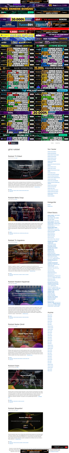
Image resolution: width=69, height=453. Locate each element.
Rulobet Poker (56, 281)
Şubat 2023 (50, 354)
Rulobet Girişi (51, 249)
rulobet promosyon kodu (53, 284)
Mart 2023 (50, 353)
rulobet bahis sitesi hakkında (18, 358)
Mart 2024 (50, 334)
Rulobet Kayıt (50, 264)
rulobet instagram (53, 262)
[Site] (17, 49)
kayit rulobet (51, 222)
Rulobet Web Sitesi (51, 293)
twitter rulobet (57, 304)
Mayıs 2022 (50, 369)
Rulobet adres (51, 223)
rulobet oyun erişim (21, 401)
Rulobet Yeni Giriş (51, 299)
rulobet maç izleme (51, 266)
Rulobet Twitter (51, 292)
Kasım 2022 (50, 359)
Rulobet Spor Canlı (51, 188)
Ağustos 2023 (50, 345)
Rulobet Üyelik (51, 302)
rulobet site (49, 285)
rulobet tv (49, 288)
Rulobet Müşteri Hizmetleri (52, 272)
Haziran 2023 (50, 348)
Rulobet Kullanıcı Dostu (52, 158)
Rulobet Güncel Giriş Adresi (52, 256)
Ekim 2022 (50, 361)
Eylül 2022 (50, 362)
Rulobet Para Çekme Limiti (51, 281)
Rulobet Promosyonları (52, 156)
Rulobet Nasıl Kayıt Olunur (57, 275)
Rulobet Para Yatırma (57, 277)
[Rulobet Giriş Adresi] (13, 142)
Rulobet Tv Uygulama (16, 240)
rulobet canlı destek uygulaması (51, 238)
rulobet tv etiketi (16, 190)
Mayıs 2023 (50, 349)
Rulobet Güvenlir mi (52, 260)
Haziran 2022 (50, 367)
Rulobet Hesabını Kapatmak (19, 282)
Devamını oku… (37, 186)
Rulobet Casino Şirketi (52, 179)
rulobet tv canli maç (56, 288)
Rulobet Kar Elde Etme (52, 186)
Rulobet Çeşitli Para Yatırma (53, 191)
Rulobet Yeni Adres (53, 296)
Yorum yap (11, 191)
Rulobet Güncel (51, 251)
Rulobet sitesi (53, 285)
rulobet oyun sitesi (50, 277)
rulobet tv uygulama (25, 274)
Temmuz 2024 (50, 327)
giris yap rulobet (51, 219)
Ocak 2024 (50, 337)
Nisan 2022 (50, 370)
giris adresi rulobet (51, 216)
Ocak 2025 (50, 318)
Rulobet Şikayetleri (15, 408)
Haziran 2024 (50, 329)
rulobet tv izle (51, 291)
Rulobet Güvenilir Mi (56, 258)
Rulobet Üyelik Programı (58, 302)
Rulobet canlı (57, 230)
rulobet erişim (16, 401)
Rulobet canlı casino (51, 235)
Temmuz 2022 (50, 365)
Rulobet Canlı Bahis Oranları (51, 232)
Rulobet (10, 189)
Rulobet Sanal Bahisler (52, 153)
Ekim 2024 (50, 322)
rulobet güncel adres (51, 253)
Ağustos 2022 (50, 364)
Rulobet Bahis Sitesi (52, 227)
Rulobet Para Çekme (51, 280)
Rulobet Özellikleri (51, 195)
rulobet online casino (57, 276)
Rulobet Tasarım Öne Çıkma (53, 189)
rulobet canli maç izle (51, 230)
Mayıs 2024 (50, 330)
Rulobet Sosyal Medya (52, 151)
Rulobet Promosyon (53, 282)
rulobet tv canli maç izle (53, 289)
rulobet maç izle (51, 265)
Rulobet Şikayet (56, 303)
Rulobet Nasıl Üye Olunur (51, 276)
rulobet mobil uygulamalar (51, 269)
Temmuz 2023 (50, 346)
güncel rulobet (56, 220)
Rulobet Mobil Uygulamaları (51, 270)
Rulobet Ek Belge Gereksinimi (53, 175)
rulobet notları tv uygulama (18, 274)
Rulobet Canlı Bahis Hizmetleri (53, 174)
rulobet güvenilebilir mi (50, 257)
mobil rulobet (56, 221)
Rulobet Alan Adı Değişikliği (53, 180)
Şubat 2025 (50, 316)
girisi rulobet (11, 190)
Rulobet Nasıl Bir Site (51, 275)
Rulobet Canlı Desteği (52, 159)
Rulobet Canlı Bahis (51, 231)
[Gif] (34, 68)
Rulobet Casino (57, 238)
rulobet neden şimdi (26, 358)
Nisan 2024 (50, 332)
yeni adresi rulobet (50, 306)
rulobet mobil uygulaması (51, 271)
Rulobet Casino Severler (52, 185)
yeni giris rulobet (56, 306)
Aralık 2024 (50, 319)
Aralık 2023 (50, 338)
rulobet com (50, 242)
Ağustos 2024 (50, 326)
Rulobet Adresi (57, 223)
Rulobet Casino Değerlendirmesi (54, 177)
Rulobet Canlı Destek (51, 237)
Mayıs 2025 (50, 314)
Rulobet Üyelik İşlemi (50, 303)
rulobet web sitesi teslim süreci (24, 190)
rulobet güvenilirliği (50, 258)
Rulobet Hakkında (50, 261)
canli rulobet (57, 215)
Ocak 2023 (50, 356)
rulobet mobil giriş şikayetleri (18, 442)
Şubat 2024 (50, 335)
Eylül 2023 (50, 343)
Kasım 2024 (50, 321)
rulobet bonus (51, 228)
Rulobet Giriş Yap (51, 250)
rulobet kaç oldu (56, 264)
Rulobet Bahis (51, 224)
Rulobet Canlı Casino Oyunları (51, 236)
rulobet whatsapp (51, 295)
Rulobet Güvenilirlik (56, 257)
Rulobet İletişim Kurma (52, 166)
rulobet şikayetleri (25, 442)
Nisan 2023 (50, 351)
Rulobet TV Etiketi (15, 156)
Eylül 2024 (50, 324)
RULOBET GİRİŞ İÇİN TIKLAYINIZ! (34, 28)
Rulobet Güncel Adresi (53, 254)
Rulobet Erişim (13, 366)
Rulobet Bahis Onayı (16, 198)
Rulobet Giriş (50, 206)
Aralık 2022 (50, 357)
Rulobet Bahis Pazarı (51, 172)
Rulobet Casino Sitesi (52, 241)
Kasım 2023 (50, 340)
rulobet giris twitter (52, 244)
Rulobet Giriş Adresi (52, 247)
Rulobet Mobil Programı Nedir (53, 154)
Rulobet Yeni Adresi (52, 298)
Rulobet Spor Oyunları (52, 168)
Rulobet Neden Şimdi (16, 324)
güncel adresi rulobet (51, 220)
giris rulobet (56, 217)
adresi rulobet (51, 215)
